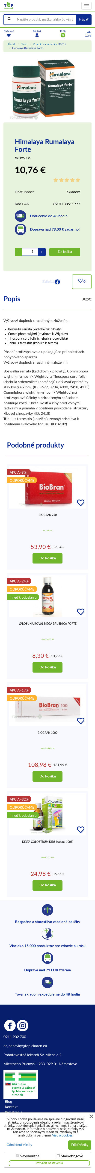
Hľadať (83, 19)
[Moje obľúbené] (9, 35)
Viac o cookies (62, 1135)
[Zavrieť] (91, 1116)
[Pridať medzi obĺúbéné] (80, 503)
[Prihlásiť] (37, 35)
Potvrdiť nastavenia (49, 1163)
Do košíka (65, 252)
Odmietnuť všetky (19, 1145)
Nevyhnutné (29, 1156)
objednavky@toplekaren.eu (25, 1046)
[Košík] (63, 35)
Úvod (11, 44)
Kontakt (11, 1107)
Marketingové (72, 1156)
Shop (24, 44)
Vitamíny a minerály (45, 44)
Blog (8, 1101)
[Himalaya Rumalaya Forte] (43, 89)
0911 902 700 (14, 1037)
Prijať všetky (79, 1145)
